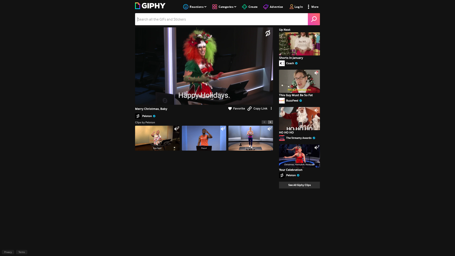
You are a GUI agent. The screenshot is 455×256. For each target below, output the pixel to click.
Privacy (8, 252)
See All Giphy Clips (299, 185)
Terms (21, 252)
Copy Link (260, 108)
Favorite (239, 108)
